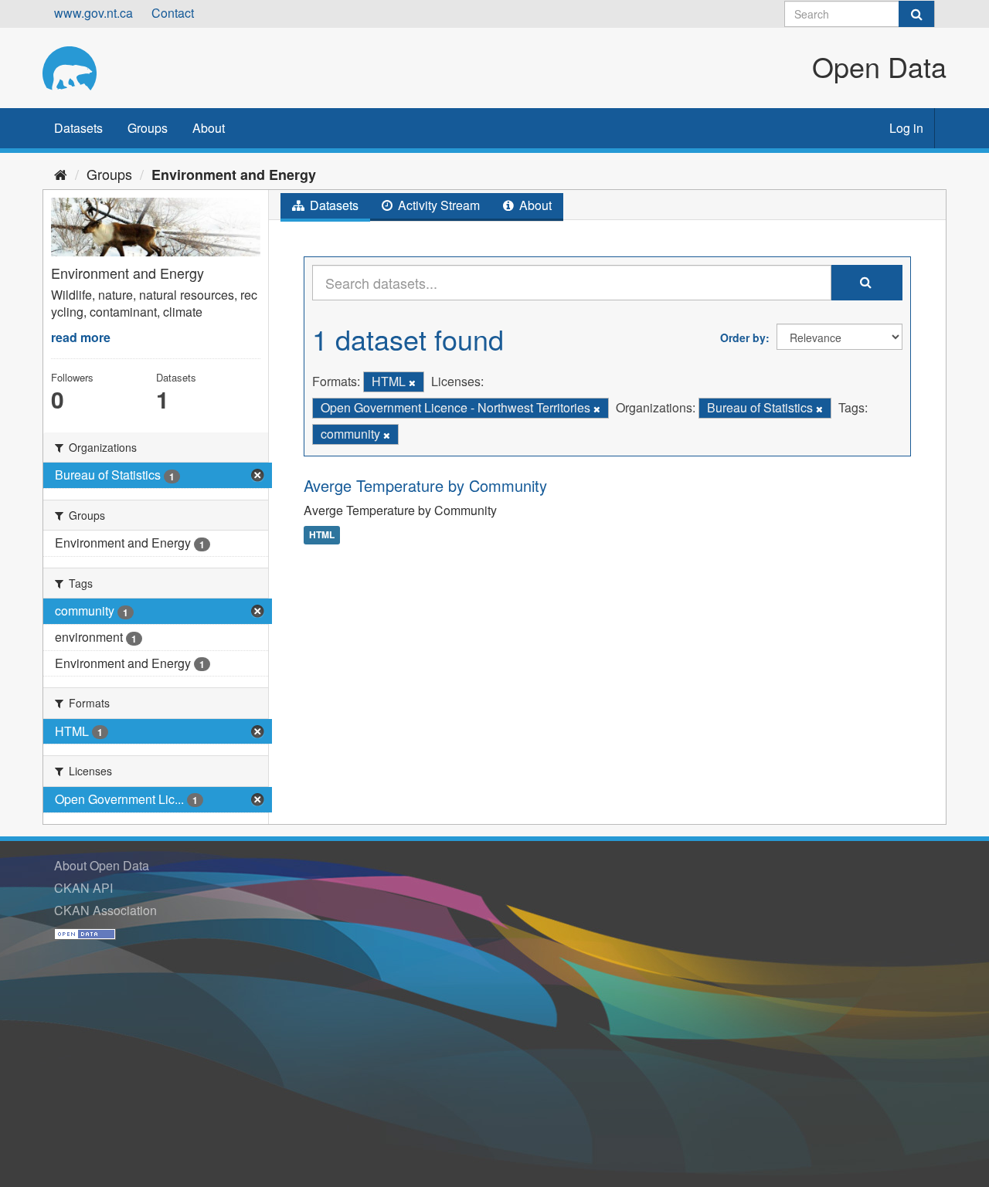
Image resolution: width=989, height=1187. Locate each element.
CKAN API (83, 888)
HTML (322, 534)
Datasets (78, 128)
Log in (906, 128)
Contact (172, 13)
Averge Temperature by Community (425, 485)
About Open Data (101, 865)
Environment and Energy (233, 174)
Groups (147, 128)
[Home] (60, 174)
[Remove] (412, 382)
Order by (743, 337)
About (208, 128)
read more (80, 337)
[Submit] (916, 14)
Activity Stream (437, 205)
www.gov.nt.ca (93, 13)
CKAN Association (105, 910)
